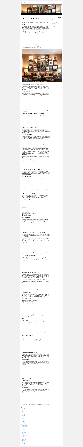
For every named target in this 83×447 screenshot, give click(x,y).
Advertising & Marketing (24, 425)
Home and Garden (24, 434)
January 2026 (23, 413)
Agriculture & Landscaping (24, 426)
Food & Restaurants (24, 432)
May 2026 (23, 410)
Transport (23, 442)
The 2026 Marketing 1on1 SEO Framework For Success (29, 404)
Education (23, 430)
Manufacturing (23, 437)
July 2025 (23, 418)
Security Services (23, 440)
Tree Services (23, 443)
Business (23, 428)
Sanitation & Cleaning (24, 439)
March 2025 (23, 421)
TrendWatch (25, 3)
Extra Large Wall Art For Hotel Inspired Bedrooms (31, 400)
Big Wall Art (30, 179)
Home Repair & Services (24, 435)
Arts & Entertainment (24, 427)
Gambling (23, 433)
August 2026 (23, 408)
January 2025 (23, 423)
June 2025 (23, 419)
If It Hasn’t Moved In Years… (56, 23)
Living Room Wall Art (28, 240)
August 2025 (23, 417)
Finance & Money (24, 431)
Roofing (23, 438)
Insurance (23, 436)
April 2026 (23, 411)
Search (59, 17)
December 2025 (23, 414)
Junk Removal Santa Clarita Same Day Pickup (44, 404)
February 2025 (23, 422)
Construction (23, 429)
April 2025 (23, 420)
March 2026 (23, 412)
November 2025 (23, 415)
